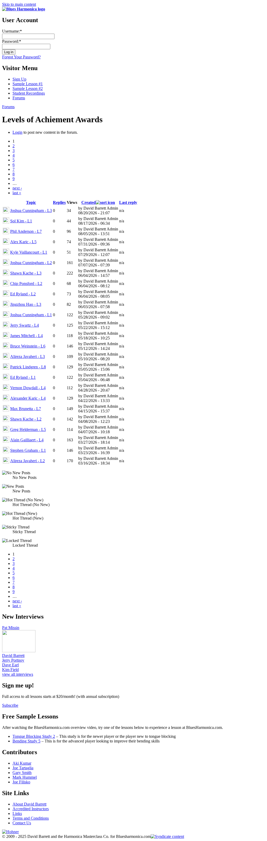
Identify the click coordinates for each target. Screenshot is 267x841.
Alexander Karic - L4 (28, 398)
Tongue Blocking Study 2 (34, 736)
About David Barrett (29, 804)
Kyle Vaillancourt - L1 (28, 252)
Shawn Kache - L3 (25, 273)
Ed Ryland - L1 (23, 377)
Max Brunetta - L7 (25, 408)
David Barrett (13, 655)
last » (17, 193)
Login (17, 132)
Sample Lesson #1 (28, 84)
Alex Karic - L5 (23, 242)
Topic (31, 202)
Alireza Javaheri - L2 (27, 461)
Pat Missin (10, 627)
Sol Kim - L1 (21, 221)
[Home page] (23, 9)
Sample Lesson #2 (28, 88)
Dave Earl (10, 665)
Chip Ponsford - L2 (26, 283)
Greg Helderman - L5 (28, 429)
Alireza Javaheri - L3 (27, 356)
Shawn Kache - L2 (25, 419)
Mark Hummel (25, 777)
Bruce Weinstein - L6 (27, 346)
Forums (19, 98)
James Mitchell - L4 (26, 335)
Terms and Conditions (31, 818)
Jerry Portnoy (13, 660)
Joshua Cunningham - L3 (31, 210)
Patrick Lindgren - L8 (28, 367)
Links (17, 813)
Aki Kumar (22, 763)
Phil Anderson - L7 (26, 231)
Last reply (128, 202)
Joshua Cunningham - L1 (31, 315)
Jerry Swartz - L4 (24, 325)
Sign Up (19, 79)
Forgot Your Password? (21, 57)
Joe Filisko (21, 782)
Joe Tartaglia (23, 768)
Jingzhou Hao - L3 (25, 304)
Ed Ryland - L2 (23, 294)
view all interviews (17, 674)
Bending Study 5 (26, 741)
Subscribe (10, 705)
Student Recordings (29, 93)
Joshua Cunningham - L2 (31, 262)
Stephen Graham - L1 (28, 450)
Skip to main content (19, 4)
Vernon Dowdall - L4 (28, 388)
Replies (59, 202)
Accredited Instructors (31, 809)
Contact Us (22, 823)
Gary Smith (22, 772)
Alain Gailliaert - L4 (27, 440)
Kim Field (10, 669)
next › (17, 188)
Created (88, 202)
